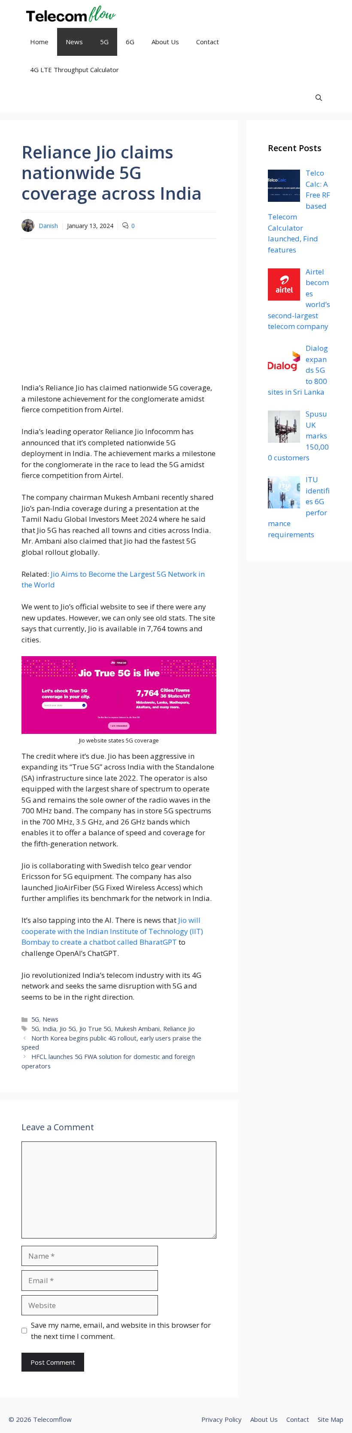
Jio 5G (68, 1029)
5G (104, 41)
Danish (48, 226)
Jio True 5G (95, 1029)
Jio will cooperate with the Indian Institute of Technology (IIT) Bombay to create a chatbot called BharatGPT (112, 931)
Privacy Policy (221, 1419)
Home (39, 41)
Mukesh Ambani (137, 1029)
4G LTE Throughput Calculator (74, 69)
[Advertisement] (118, 307)
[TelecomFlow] (69, 14)
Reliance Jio (179, 1029)
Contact (207, 41)
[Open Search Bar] (319, 98)
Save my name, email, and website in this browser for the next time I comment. (121, 1330)
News (74, 41)
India (49, 1029)
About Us (165, 41)
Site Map (330, 1419)
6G (130, 41)
